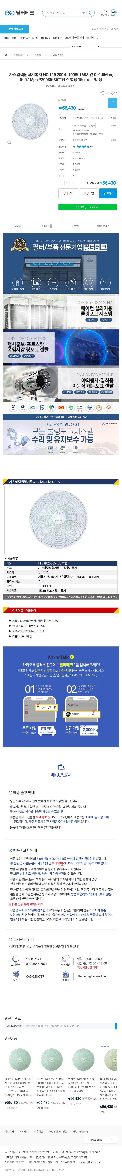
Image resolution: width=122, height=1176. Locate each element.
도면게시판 (92, 37)
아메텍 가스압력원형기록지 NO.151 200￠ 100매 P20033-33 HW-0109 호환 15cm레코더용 (82, 1085)
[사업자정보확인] (92, 1152)
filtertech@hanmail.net (89, 1162)
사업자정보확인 (81, 1131)
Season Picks (29, 37)
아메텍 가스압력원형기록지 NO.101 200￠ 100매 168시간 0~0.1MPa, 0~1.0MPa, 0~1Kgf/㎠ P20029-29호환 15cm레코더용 (51, 1087)
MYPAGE (104, 15)
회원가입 (104, 29)
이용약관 (38, 1131)
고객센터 (115, 29)
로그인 (95, 29)
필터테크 (76, 152)
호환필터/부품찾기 (74, 37)
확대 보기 (9, 142)
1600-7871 (20, 1162)
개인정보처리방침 (58, 1131)
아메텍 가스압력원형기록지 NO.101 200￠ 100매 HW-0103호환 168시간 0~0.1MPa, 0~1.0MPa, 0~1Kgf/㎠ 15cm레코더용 (19, 1087)
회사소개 (9, 1131)
